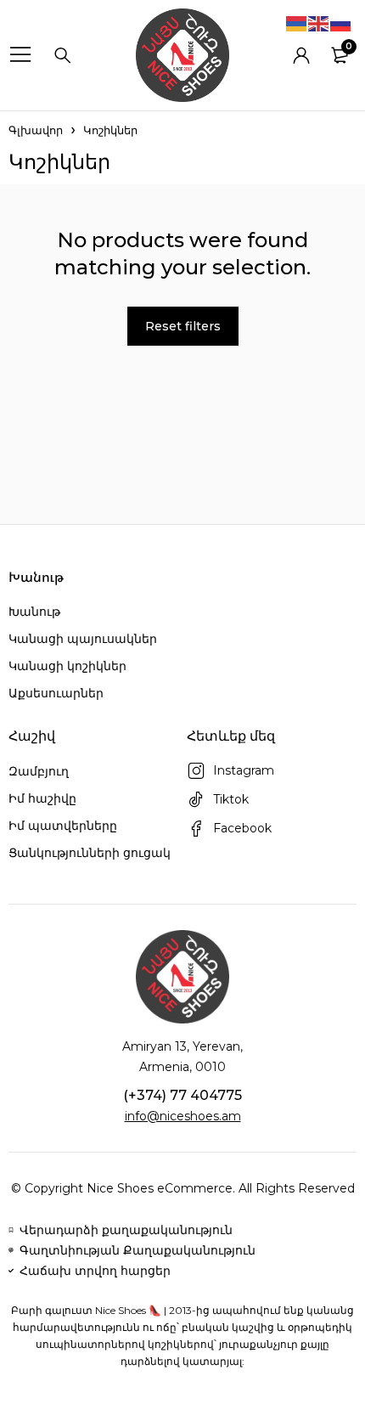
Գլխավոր (35, 130)
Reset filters (183, 326)
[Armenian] (297, 23)
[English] (319, 23)
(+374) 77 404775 (182, 1095)
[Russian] (341, 23)
